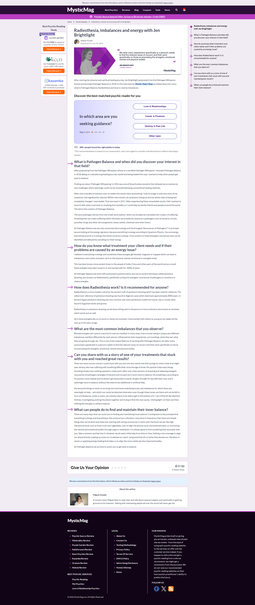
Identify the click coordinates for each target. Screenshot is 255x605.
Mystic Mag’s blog (144, 84)
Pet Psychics (78, 584)
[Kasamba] (54, 81)
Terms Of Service (124, 554)
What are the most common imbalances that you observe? (211, 65)
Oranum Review (80, 563)
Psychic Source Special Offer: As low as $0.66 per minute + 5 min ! (129, 16)
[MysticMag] (80, 10)
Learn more (168, 3)
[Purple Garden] (54, 38)
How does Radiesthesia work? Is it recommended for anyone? (209, 56)
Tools (157, 10)
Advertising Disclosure (127, 563)
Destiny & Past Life (155, 126)
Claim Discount (53, 49)
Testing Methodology (126, 545)
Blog (136, 10)
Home (69, 22)
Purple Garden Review (83, 545)
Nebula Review (79, 567)
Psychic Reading (81, 22)
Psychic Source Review (83, 536)
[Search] (176, 10)
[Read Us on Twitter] (163, 588)
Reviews (126, 10)
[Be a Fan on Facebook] (156, 588)
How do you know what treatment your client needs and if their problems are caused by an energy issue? (211, 46)
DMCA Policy (122, 558)
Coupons (147, 10)
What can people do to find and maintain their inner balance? (211, 86)
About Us (120, 536)
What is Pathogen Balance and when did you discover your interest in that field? (211, 36)
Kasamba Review (80, 558)
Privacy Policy (123, 549)
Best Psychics (111, 10)
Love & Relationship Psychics (85, 588)
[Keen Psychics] (54, 59)
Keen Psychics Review (82, 554)
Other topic (155, 136)
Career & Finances (155, 116)
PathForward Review (82, 549)
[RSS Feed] (171, 588)
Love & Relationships (155, 106)
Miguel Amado (100, 494)
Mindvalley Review (81, 540)
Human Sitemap (123, 567)
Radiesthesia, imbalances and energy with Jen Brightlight (210, 27)
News (167, 10)
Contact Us (121, 540)
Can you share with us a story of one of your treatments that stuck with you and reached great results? (211, 76)
